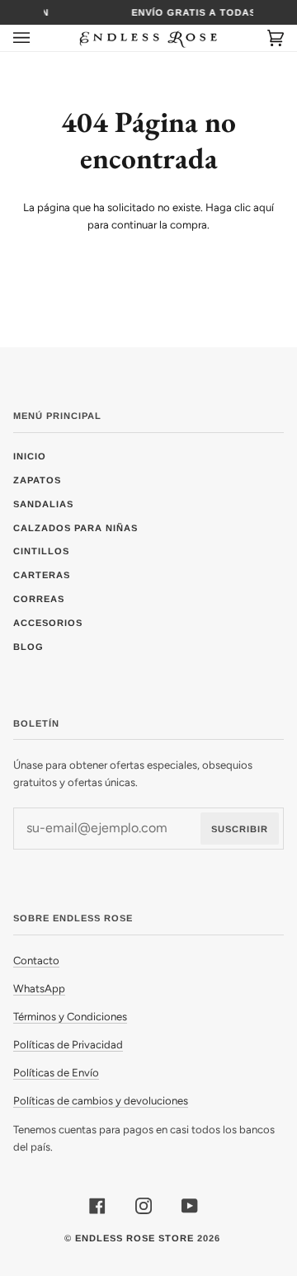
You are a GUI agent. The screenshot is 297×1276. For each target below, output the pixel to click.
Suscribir (239, 829)
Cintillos (41, 551)
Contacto (36, 960)
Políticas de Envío (56, 1072)
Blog (28, 647)
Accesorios (47, 623)
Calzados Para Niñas (75, 528)
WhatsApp (39, 988)
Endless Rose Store (134, 1238)
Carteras (41, 575)
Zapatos (37, 480)
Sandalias (43, 504)
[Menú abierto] (38, 38)
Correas (38, 599)
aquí (263, 207)
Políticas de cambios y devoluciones (100, 1101)
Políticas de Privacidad (68, 1044)
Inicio (29, 456)
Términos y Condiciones (70, 1016)
